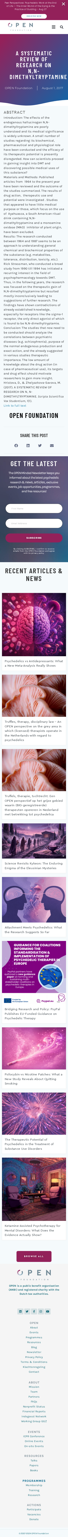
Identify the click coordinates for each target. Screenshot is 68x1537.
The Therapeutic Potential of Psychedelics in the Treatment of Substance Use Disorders (29, 1144)
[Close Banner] (63, 4)
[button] (53, 27)
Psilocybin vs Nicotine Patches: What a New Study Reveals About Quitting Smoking (33, 1079)
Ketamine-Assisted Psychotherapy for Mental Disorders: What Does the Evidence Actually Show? (32, 1230)
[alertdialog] (34, 10)
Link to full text (15, 405)
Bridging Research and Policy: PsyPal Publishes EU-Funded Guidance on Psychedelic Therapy (32, 1014)
